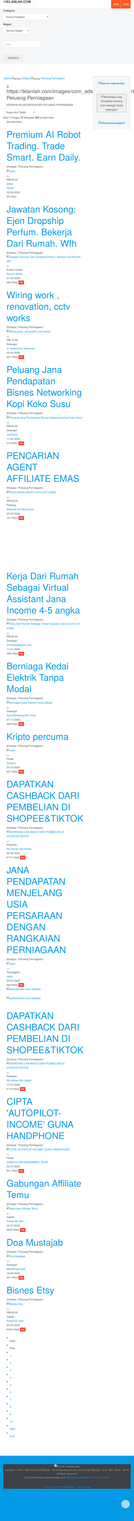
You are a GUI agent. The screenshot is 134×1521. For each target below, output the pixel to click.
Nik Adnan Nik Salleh (19, 849)
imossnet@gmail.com (19, 645)
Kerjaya (25, 78)
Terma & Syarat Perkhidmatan (59, 1486)
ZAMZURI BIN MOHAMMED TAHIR (27, 1162)
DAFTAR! (116, 4)
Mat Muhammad (16, 1269)
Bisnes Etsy (30, 1289)
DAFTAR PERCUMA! (127, 5)
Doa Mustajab (35, 1241)
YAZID (10, 188)
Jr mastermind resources (21, 348)
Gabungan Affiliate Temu (44, 1188)
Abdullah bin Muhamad (20, 509)
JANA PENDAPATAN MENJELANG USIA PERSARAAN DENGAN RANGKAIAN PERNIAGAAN (36, 909)
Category (9, 10)
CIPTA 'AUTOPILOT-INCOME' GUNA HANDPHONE (40, 1118)
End (12, 1436)
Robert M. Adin (15, 1221)
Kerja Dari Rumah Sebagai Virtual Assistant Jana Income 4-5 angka (43, 592)
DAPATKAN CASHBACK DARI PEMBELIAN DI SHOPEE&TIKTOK (45, 800)
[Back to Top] (125, 1504)
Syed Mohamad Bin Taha (21, 715)
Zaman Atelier (15, 274)
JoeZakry (12, 434)
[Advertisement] (45, 542)
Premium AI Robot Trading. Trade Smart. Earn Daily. (44, 145)
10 (11, 1421)
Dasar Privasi (84, 1486)
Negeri (7, 24)
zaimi (10, 976)
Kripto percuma (37, 735)
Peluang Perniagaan (53, 78)
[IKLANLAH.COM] (17, 4)
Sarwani (11, 763)
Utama (7, 78)
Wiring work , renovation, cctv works (38, 306)
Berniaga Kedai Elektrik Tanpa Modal (37, 677)
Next (12, 1429)
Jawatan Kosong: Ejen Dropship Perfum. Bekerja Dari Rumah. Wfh (42, 225)
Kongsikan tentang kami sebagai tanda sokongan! (111, 105)
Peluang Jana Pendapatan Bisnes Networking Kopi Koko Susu (44, 386)
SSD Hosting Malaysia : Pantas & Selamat (87, 1477)
